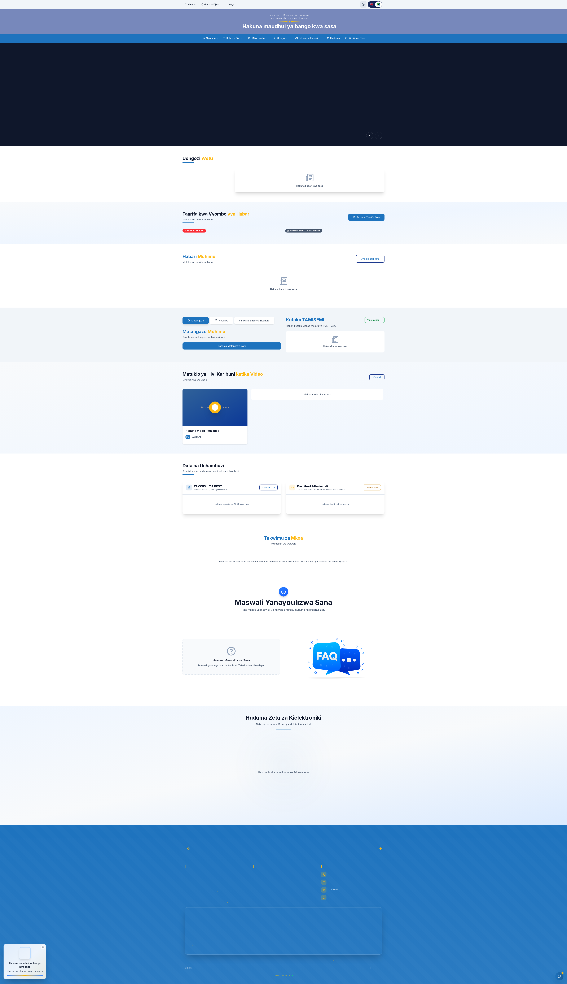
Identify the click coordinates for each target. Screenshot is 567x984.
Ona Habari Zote (370, 258)
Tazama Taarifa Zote (368, 217)
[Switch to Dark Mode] (363, 4)
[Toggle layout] (43, 947)
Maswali (191, 4)
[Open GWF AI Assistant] (559, 976)
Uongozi (232, 4)
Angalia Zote (373, 320)
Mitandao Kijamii (211, 4)
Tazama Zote (268, 487)
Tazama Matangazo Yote (232, 345)
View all (377, 377)
